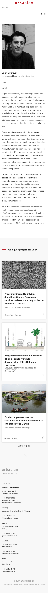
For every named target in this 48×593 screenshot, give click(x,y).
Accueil (5, 7)
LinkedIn (6, 483)
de (45, 13)
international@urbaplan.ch (11, 503)
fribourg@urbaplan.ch (10, 518)
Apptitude (41, 584)
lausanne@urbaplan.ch (10, 500)
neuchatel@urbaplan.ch (10, 553)
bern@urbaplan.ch (8, 571)
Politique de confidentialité (12, 584)
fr (41, 13)
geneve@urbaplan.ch (9, 536)
